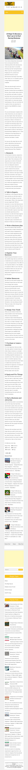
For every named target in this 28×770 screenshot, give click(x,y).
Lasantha (7, 766)
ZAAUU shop (8, 592)
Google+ (14, 447)
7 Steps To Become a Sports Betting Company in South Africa (17, 475)
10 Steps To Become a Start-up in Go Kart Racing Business (14, 36)
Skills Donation (14, 762)
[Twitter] (8, 7)
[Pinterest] (16, 7)
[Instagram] (13, 7)
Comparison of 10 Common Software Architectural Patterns (16, 698)
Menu (7, 12)
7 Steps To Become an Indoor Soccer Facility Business (16, 492)
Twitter (8, 447)
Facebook (14, 445)
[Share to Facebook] (9, 453)
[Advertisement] (14, 23)
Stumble (8, 449)
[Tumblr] (18, 7)
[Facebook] (6, 7)
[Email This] (6, 453)
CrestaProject (12, 765)
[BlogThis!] (7, 453)
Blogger (14, 763)
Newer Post (7, 544)
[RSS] (19, 7)
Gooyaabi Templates (17, 767)
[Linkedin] (11, 7)
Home (14, 544)
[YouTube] (15, 7)
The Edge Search (9, 583)
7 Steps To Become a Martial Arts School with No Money (17, 526)
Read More (17, 470)
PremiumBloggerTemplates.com (16, 766)
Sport (14, 41)
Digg (14, 449)
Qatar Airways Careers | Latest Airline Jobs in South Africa (15, 744)
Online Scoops (8, 589)
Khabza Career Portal (10, 586)
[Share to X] (8, 453)
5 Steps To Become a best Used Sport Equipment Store (17, 509)
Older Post (20, 544)
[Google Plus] (10, 7)
